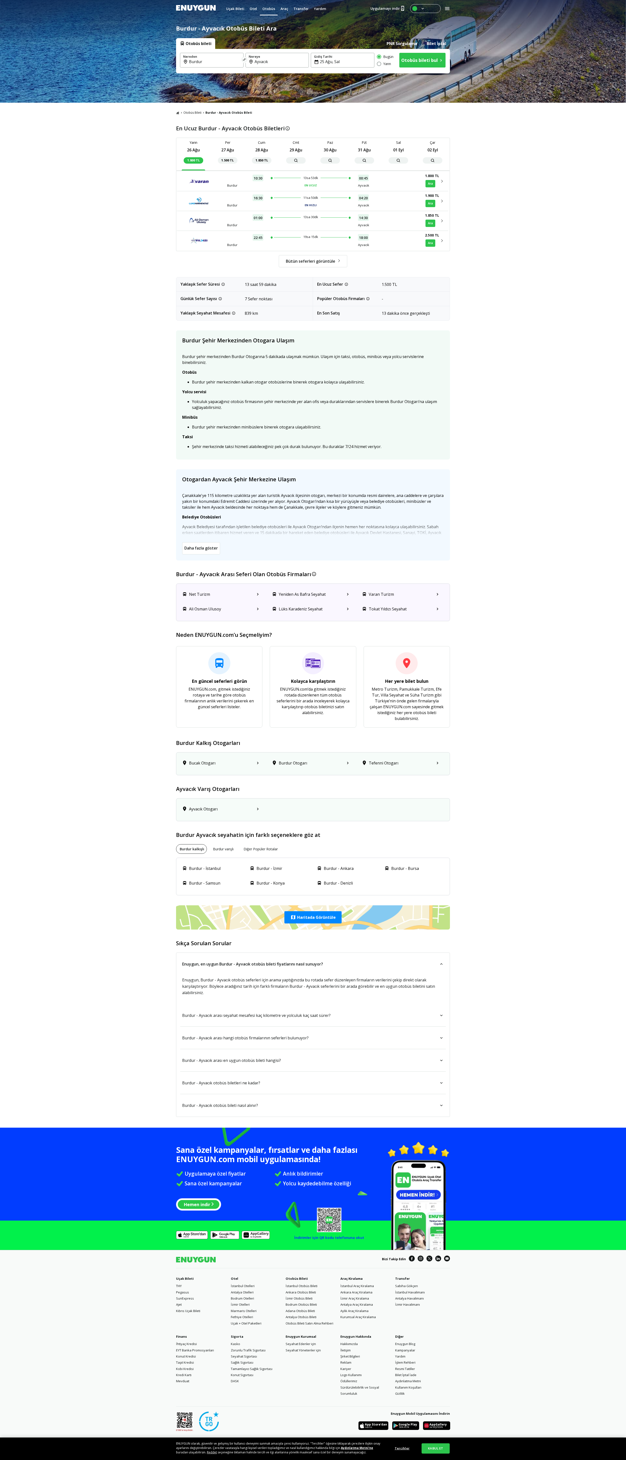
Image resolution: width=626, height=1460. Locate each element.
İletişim (345, 1350)
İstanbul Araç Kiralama (357, 1286)
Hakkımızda (349, 1344)
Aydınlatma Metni (408, 1381)
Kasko (235, 1344)
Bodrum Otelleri (242, 1298)
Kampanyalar (405, 1350)
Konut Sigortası (242, 1375)
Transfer (402, 1278)
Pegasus (182, 1292)
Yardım (400, 1356)
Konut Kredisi (186, 1356)
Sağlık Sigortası (242, 1362)
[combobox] (214, 61)
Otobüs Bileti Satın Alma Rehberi (309, 1323)
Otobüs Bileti (192, 112)
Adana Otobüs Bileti (300, 1311)
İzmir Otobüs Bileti (299, 1298)
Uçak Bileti (185, 1278)
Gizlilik (400, 1393)
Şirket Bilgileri (350, 1356)
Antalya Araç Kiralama (356, 1304)
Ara (430, 183)
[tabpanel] (313, 61)
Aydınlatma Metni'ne (357, 1448)
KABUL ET (435, 1448)
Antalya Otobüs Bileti (301, 1317)
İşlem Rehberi (405, 1362)
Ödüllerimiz (348, 1381)
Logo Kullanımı (351, 1375)
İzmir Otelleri (240, 1304)
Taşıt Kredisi (185, 1362)
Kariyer (345, 1369)
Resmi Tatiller (405, 1369)
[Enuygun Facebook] (412, 1259)
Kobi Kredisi (185, 1369)
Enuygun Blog (405, 1344)
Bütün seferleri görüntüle (310, 261)
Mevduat (182, 1381)
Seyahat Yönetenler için (303, 1350)
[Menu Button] (425, 8)
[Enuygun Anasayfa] (196, 8)
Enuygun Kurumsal (301, 1336)
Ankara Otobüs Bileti (301, 1292)
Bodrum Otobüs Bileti (301, 1304)
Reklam (345, 1362)
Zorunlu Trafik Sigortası (248, 1350)
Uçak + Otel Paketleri (246, 1323)
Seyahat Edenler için (301, 1344)
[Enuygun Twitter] (429, 1259)
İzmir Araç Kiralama (354, 1298)
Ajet (179, 1304)
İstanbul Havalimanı (410, 1292)
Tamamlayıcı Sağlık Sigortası (251, 1369)
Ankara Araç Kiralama (356, 1292)
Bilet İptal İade (405, 1375)
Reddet (212, 1452)
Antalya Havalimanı (409, 1298)
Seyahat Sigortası (244, 1356)
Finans (181, 1336)
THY (179, 1286)
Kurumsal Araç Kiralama (358, 1317)
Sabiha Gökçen (406, 1286)
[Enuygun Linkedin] (438, 1259)
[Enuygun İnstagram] (421, 1259)
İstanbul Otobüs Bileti (301, 1286)
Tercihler (402, 1448)
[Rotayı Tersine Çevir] (244, 60)
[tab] (195, 43)
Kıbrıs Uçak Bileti (188, 1311)
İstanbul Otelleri (243, 1286)
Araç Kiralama (351, 1278)
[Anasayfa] (177, 112)
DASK (235, 1381)
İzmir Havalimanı (407, 1304)
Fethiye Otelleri (242, 1317)
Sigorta (237, 1336)
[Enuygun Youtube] (447, 1259)
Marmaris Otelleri (244, 1311)
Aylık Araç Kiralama (354, 1311)
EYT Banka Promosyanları (195, 1350)
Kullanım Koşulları (408, 1387)
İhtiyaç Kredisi (186, 1344)
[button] (313, 917)
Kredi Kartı (183, 1375)
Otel (234, 1278)
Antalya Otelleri (242, 1292)
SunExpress (185, 1298)
